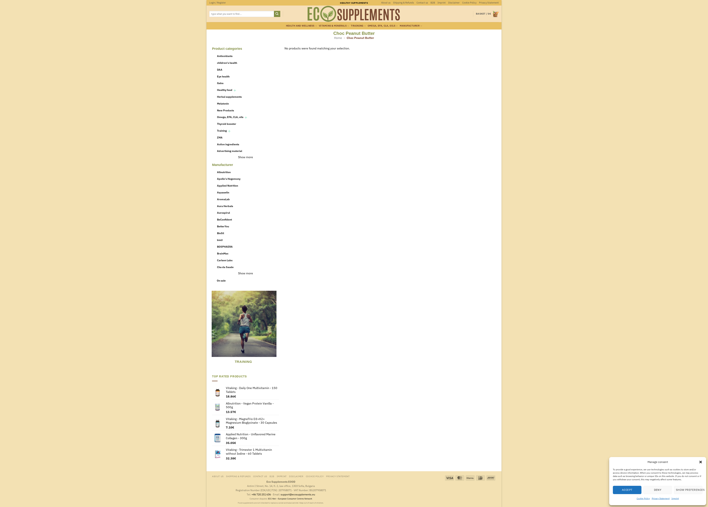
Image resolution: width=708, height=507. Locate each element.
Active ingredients (228, 144)
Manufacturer (410, 25)
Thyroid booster (226, 124)
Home (338, 38)
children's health (227, 63)
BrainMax (222, 253)
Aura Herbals (225, 206)
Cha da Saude (225, 267)
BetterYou (223, 226)
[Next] (276, 329)
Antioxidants (224, 56)
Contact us (422, 2)
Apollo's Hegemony (228, 178)
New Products (225, 110)
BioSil (220, 233)
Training (357, 25)
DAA (219, 69)
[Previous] (213, 329)
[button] (700, 462)
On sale (221, 280)
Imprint (675, 498)
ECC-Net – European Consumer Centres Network (290, 498)
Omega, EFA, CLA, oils (381, 25)
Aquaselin (223, 192)
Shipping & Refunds (403, 2)
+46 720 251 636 (261, 494)
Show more (245, 157)
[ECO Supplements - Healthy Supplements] (354, 14)
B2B (433, 2)
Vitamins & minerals (333, 25)
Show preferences (689, 490)
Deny (658, 490)
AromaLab (223, 199)
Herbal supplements (229, 96)
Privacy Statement (661, 498)
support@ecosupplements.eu (298, 494)
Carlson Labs (224, 260)
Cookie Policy (643, 498)
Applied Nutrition (227, 185)
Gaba (220, 83)
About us (386, 2)
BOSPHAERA (225, 246)
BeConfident (224, 219)
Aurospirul (223, 212)
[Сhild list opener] (235, 90)
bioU (220, 240)
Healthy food (224, 90)
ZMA (220, 137)
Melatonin (223, 103)
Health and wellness (300, 25)
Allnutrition (224, 172)
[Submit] (277, 14)
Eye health (223, 76)
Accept (627, 490)
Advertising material (229, 151)
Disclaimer (454, 2)
